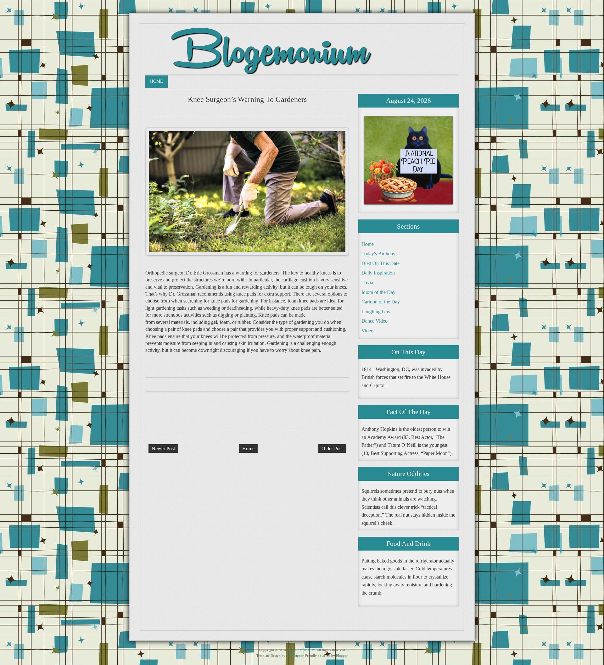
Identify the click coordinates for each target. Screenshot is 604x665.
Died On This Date (380, 263)
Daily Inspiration (378, 272)
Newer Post (163, 448)
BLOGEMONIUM (301, 650)
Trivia (367, 282)
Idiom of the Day (378, 292)
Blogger (342, 655)
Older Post (332, 448)
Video (367, 330)
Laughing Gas (375, 311)
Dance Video (374, 321)
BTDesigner (294, 655)
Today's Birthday (378, 253)
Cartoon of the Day (380, 301)
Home (156, 81)
